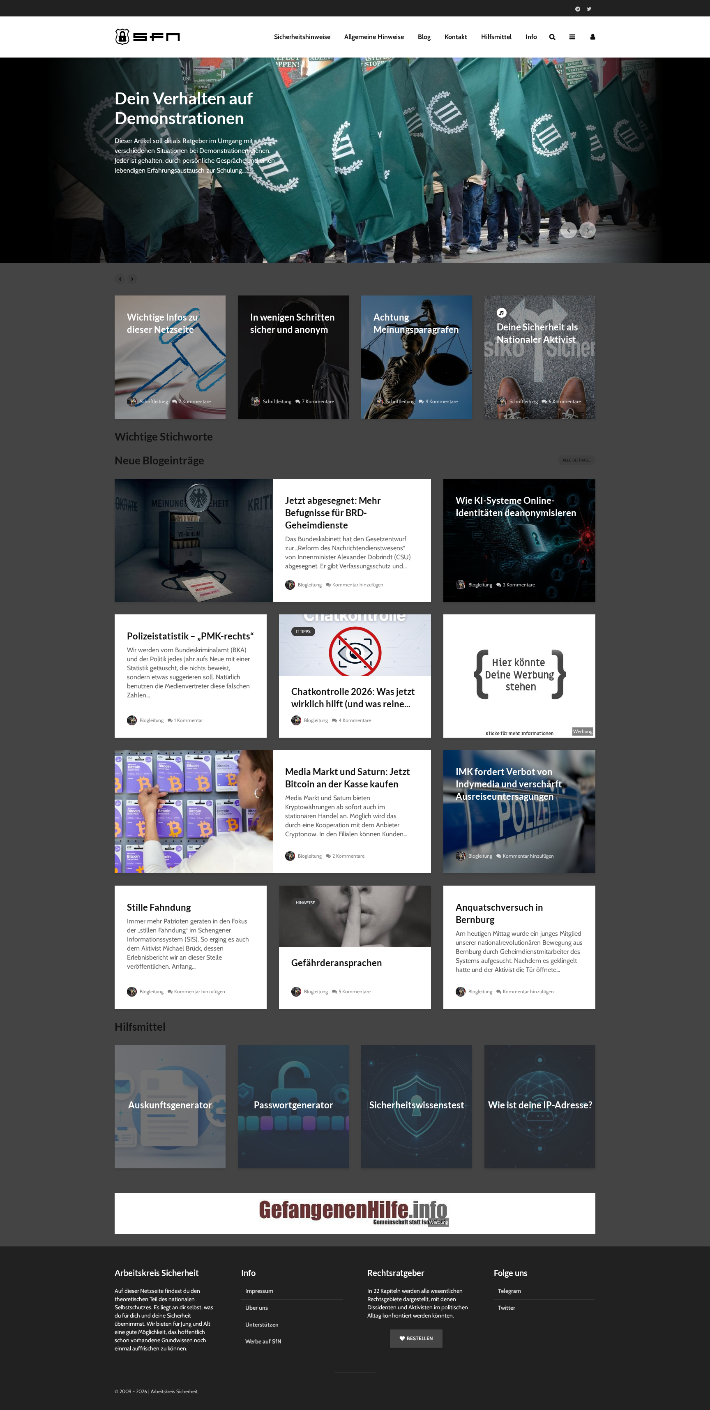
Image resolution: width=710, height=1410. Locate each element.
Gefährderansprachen (336, 962)
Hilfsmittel (496, 37)
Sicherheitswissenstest (416, 1104)
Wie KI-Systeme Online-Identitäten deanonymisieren (516, 506)
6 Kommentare (565, 401)
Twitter (506, 1307)
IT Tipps (303, 631)
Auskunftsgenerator (170, 1104)
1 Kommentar (188, 720)
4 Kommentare (441, 401)
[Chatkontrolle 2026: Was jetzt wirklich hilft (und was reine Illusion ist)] (355, 644)
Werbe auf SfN (263, 1341)
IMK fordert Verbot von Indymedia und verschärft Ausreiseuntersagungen (509, 784)
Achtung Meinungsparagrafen (416, 323)
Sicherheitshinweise (302, 37)
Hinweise (305, 902)
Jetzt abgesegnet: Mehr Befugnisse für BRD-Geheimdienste (333, 513)
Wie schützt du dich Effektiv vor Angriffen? (198, 108)
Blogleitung (309, 585)
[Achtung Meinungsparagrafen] (416, 356)
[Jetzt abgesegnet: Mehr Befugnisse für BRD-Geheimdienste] (194, 540)
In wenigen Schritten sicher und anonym (292, 323)
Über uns (256, 1307)
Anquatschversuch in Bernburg (499, 913)
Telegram (509, 1291)
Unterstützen (262, 1324)
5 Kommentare (355, 991)
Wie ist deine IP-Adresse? (540, 1104)
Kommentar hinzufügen (357, 585)
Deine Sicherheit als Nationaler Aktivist (537, 333)
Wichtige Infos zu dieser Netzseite (162, 323)
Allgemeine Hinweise (374, 37)
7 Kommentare (195, 401)
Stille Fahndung (159, 907)
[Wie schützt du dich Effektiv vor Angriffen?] (355, 160)
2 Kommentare (519, 585)
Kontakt (456, 37)
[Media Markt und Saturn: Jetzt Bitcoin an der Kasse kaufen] (194, 811)
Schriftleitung (153, 401)
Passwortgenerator (293, 1104)
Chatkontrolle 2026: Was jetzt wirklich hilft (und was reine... (353, 697)
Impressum (259, 1291)
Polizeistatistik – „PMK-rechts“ (190, 636)
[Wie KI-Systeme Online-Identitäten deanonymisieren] (519, 540)
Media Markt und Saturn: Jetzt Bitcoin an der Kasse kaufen (347, 777)
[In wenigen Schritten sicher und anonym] (293, 356)
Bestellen (420, 1338)
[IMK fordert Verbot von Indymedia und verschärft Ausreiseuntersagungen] (519, 811)
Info (531, 37)
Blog (424, 37)
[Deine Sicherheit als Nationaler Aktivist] (539, 356)
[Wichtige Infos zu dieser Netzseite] (170, 356)
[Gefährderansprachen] (355, 916)
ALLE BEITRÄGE (576, 460)
